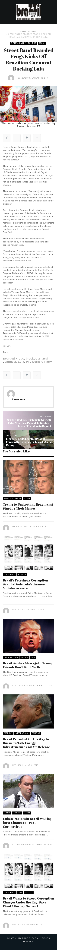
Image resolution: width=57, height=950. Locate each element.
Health (7, 813)
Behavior (8, 498)
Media (18, 498)
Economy (8, 733)
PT (28, 361)
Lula (21, 361)
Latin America (11, 657)
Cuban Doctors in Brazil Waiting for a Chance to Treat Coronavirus (27, 823)
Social (42, 43)
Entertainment (28, 31)
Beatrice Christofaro (23, 845)
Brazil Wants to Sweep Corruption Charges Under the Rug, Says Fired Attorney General (28, 902)
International (22, 733)
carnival (10, 361)
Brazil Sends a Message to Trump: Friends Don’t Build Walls (28, 665)
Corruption (10, 574)
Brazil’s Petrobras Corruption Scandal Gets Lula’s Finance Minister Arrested (25, 584)
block (30, 358)
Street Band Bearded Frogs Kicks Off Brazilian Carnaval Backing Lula (29, 35)
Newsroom (26, 78)
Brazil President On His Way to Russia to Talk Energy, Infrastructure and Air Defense (26, 743)
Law (20, 892)
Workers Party (42, 361)
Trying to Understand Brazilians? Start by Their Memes (28, 506)
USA (33, 657)
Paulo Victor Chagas (23, 685)
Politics (32, 43)
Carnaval (41, 358)
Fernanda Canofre (21, 526)
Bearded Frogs (13, 358)
